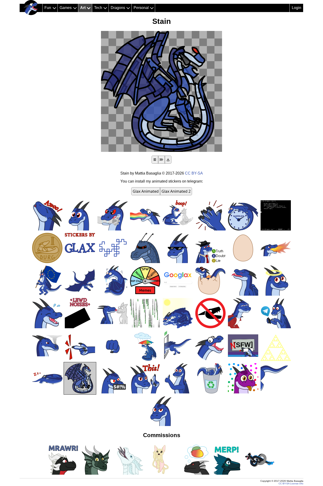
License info (296, 483)
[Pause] (155, 160)
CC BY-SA (194, 173)
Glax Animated (146, 191)
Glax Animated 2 (176, 191)
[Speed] (161, 160)
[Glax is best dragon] (31, 7)
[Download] (168, 160)
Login (296, 8)
